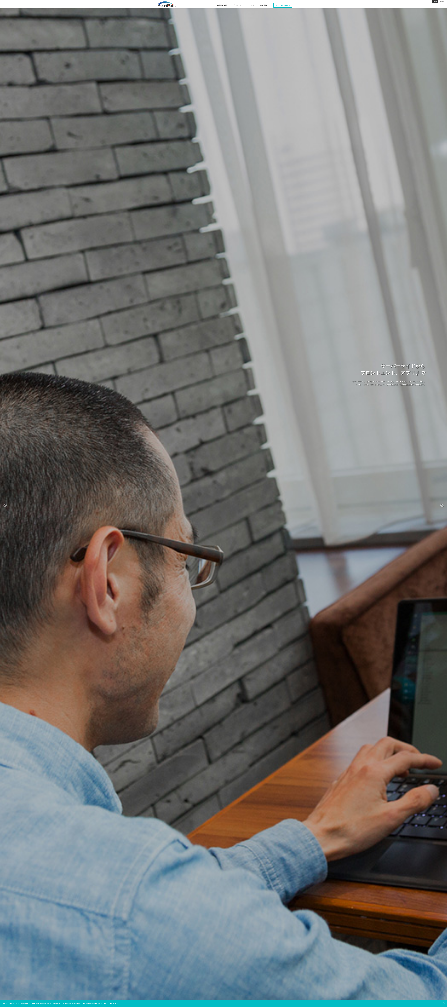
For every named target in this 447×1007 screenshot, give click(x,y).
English (441, 1)
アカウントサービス (282, 5)
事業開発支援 (222, 5)
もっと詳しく (222, 389)
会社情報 (263, 5)
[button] (33, 503)
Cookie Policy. (112, 1003)
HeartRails (167, 4)
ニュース (250, 5)
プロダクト (237, 5)
